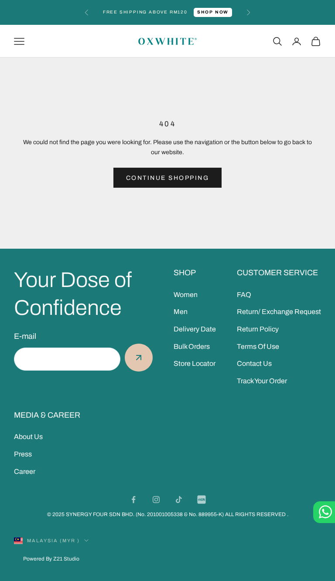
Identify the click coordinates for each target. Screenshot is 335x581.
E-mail (25, 336)
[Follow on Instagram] (156, 499)
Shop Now (213, 12)
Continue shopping (167, 178)
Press (23, 454)
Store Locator (194, 363)
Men (181, 311)
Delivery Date (195, 329)
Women (186, 294)
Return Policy (258, 329)
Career (24, 471)
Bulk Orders (192, 346)
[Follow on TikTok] (178, 499)
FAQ (244, 294)
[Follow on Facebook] (133, 499)
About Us (28, 436)
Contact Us (254, 363)
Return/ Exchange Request (279, 311)
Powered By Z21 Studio (51, 559)
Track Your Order (262, 381)
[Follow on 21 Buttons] (201, 499)
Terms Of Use (258, 346)
